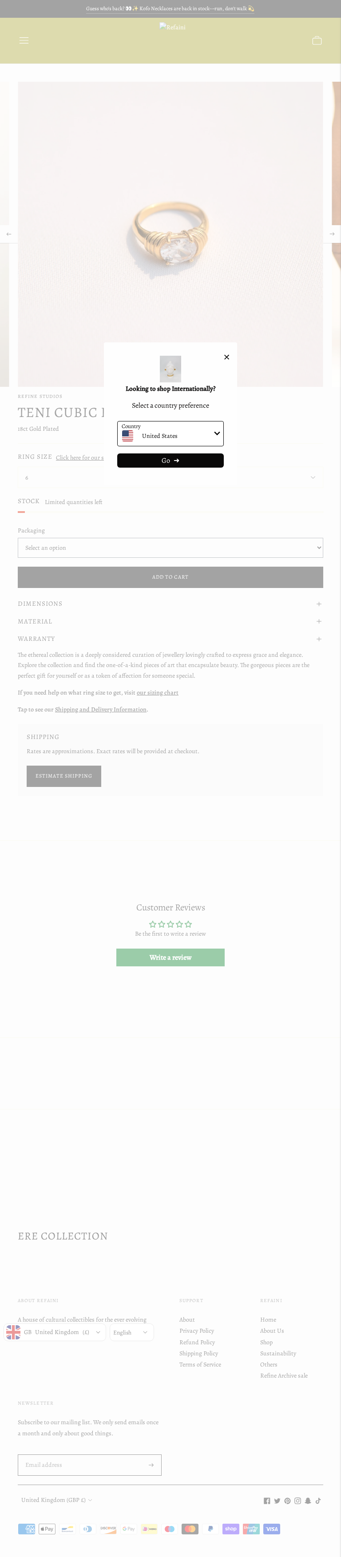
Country (131, 426)
